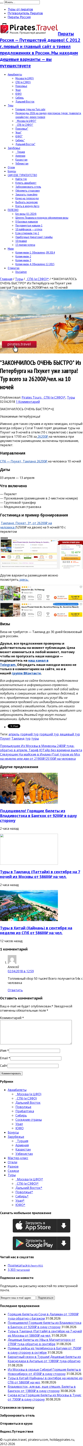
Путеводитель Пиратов (25, 13)
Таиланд (18, 738)
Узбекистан (21, 163)
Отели (11, 167)
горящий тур (49, 734)
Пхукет (5, 738)
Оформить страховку (27, 190)
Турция (20, 152)
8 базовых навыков (26, 221)
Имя (3, 1050)
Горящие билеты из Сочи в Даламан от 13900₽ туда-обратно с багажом (43, 1316)
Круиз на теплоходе (27, 198)
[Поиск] (1, 3)
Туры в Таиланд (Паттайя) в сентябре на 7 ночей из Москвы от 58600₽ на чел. (40, 874)
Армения (20, 156)
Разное (13, 1166)
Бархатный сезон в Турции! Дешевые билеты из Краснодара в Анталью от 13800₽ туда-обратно (44, 1359)
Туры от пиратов (20, 9)
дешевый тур (70, 734)
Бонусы (12, 171)
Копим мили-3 (23, 260)
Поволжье (21, 86)
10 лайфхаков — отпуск (28, 229)
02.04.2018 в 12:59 (21, 971)
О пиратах (13, 268)
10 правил (21, 241)
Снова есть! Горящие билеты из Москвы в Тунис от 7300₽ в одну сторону (44, 1397)
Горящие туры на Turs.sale (30, 109)
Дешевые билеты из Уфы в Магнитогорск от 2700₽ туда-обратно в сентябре (41, 1342)
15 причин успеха (25, 245)
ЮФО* (19, 136)
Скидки (13, 1171)
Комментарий (12, 1018)
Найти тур (21, 179)
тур (27, 738)
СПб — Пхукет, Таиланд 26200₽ (24, 461)
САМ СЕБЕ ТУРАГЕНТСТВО (22, 175)
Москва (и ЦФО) (24, 78)
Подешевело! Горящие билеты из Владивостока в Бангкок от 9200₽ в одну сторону (38, 815)
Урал (18, 90)
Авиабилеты (15, 74)
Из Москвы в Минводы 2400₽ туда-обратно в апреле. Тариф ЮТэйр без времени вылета (41, 748)
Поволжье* (21, 128)
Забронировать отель (28, 187)
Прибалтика (24, 1111)
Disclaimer (21, 272)
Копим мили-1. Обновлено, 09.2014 (35, 252)
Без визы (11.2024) (25, 214)
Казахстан (21, 159)
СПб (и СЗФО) (23, 82)
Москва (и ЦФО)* (25, 121)
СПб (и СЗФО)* (24, 125)
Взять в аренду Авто (27, 206)
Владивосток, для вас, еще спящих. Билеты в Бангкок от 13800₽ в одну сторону (42, 1388)
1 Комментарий (28, 402)
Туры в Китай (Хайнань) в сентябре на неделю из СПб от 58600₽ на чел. (36, 930)
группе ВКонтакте (26, 673)
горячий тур (29, 734)
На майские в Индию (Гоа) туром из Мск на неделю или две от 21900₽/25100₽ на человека (40, 756)
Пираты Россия (19, 17)
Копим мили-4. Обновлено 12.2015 (34, 264)
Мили (11, 248)
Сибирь (19, 97)
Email (4, 1058)
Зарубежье (14, 148)
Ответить (15, 990)
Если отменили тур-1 (27, 233)
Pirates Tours (32, 397)
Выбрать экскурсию (26, 202)
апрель (13, 734)
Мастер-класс (18, 1158)
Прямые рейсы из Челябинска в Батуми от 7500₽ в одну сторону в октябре (44, 1350)
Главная (6, 279)
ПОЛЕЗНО (13, 210)
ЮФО (18, 94)
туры (35, 738)
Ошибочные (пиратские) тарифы (34, 237)
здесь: (24, 579)
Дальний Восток (24, 101)
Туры (10, 105)
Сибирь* (20, 140)
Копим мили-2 (23, 256)
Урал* (18, 132)
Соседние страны (28, 1120)
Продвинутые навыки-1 (28, 225)
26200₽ (43, 436)
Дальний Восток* (25, 144)
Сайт (3, 1065)
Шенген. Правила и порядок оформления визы (41, 218)
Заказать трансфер (26, 194)
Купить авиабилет (25, 183)
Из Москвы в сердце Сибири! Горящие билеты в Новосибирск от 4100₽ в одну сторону (44, 1371)
